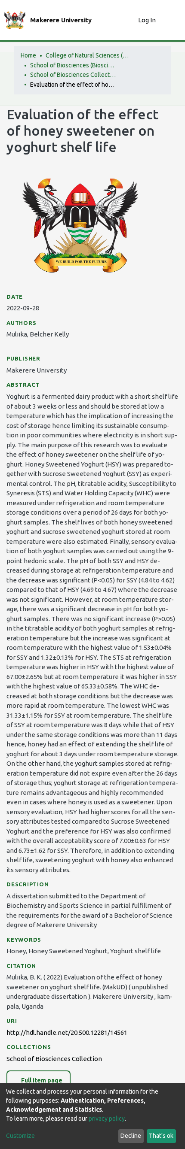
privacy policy (107, 1118)
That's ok (161, 1135)
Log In (147, 20)
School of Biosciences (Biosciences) (73, 65)
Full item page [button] (41, 1080)
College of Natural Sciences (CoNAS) (89, 55)
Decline (130, 1135)
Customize (20, 1135)
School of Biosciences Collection (73, 74)
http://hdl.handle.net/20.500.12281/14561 (66, 1032)
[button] (129, 20)
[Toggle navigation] (173, 20)
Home (28, 55)
